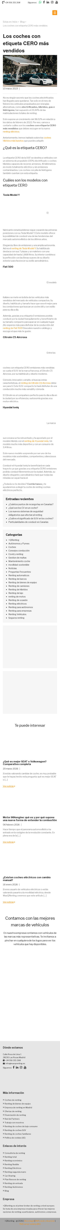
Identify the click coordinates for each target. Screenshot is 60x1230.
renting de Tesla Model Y (24, 248)
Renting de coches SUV (15, 1130)
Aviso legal (29, 1221)
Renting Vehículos (17, 614)
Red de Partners (12, 1119)
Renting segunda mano (15, 1172)
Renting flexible (12, 1164)
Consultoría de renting (15, 1153)
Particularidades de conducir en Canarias (28, 522)
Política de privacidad (45, 1221)
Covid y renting (15, 554)
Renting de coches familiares (18, 1134)
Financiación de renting (15, 1115)
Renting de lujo (15, 593)
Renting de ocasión (18, 600)
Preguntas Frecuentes (19, 572)
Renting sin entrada (14, 1183)
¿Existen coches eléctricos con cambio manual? (27, 879)
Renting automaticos (18, 575)
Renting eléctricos (17, 603)
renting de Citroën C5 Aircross (36, 383)
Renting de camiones (18, 586)
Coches (12, 547)
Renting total (11, 1157)
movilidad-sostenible (18, 564)
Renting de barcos (17, 579)
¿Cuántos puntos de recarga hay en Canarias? (30, 504)
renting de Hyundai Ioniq (36, 441)
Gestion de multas (17, 557)
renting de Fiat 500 (12, 328)
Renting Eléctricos (13, 1168)
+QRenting (13, 540)
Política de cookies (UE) (15, 1138)
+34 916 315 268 (12, 2)
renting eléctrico (11, 131)
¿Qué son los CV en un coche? (23, 508)
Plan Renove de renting (15, 1179)
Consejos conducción (19, 550)
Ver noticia (8, 786)
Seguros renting (16, 618)
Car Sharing (10, 1176)
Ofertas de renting (13, 1111)
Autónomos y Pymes (18, 543)
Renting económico (13, 1161)
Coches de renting (13, 1100)
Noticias (12, 568)
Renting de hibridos (18, 589)
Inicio (14, 21)
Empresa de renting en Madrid (18, 1107)
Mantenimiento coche (19, 561)
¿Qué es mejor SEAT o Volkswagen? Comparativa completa (24, 763)
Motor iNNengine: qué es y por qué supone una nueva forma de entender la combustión (30, 819)
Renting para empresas (20, 610)
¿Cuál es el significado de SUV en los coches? (30, 518)
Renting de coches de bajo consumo (21, 1126)
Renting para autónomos (20, 607)
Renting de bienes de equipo (22, 582)
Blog (22, 21)
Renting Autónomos (14, 1187)
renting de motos (17, 596)
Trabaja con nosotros (14, 1122)
